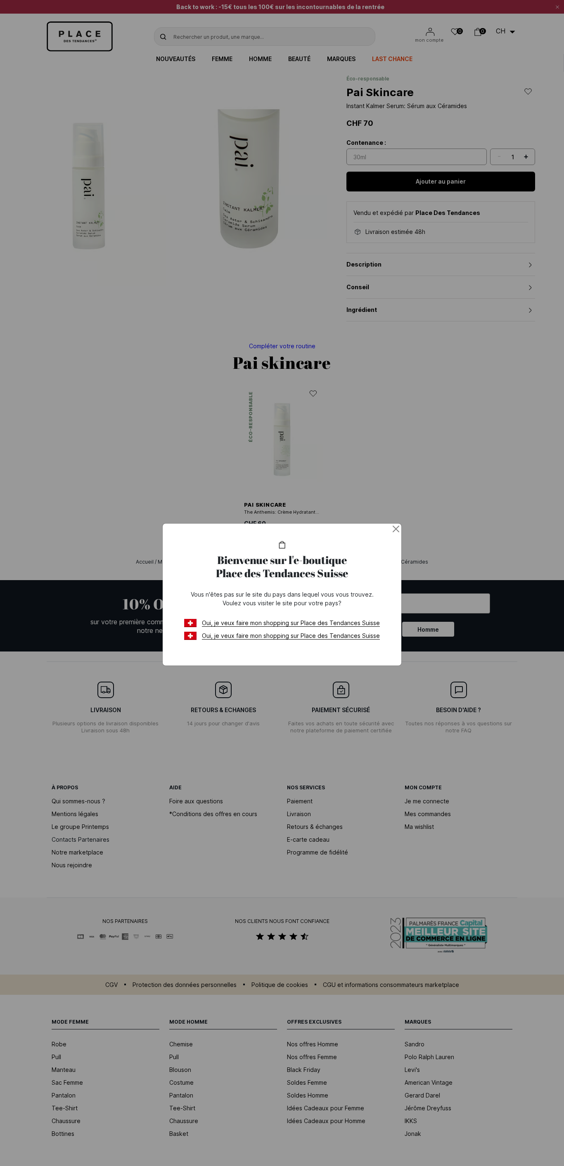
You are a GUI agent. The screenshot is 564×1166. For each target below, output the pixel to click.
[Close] (396, 529)
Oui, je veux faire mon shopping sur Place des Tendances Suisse (291, 622)
